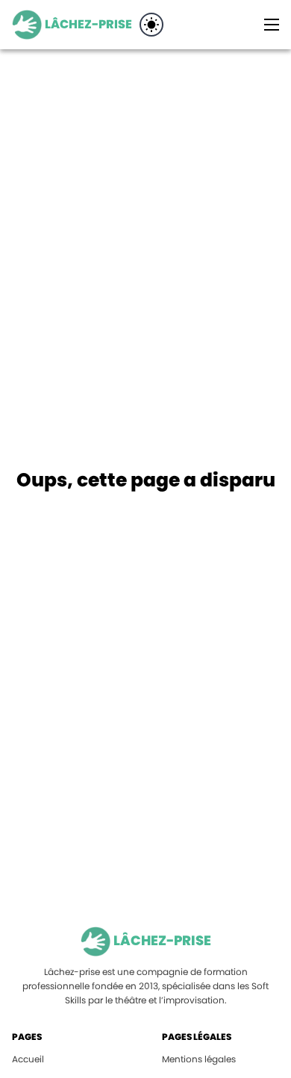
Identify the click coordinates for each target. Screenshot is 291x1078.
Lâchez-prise (88, 24)
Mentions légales (199, 1059)
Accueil (28, 1059)
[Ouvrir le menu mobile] (271, 25)
